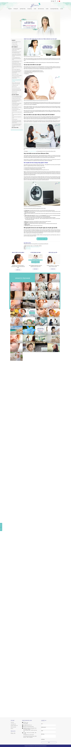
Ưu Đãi (35, 8)
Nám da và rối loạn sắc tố (16, 88)
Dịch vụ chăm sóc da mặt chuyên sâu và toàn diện (16, 83)
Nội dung (42, 734)
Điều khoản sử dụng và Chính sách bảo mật (40, 745)
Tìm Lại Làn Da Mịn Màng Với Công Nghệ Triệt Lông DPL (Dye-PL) (16, 125)
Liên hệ (12, 728)
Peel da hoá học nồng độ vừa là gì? (16, 115)
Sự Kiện (47, 8)
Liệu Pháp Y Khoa (22, 8)
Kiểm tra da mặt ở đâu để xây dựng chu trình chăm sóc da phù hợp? (16, 80)
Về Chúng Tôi (16, 8)
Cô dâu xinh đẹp (14, 44)
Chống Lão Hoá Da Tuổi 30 (16, 98)
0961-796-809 (28, 248)
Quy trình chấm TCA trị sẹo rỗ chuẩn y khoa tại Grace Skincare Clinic (16, 49)
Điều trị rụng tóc (14, 93)
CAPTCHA (42, 739)
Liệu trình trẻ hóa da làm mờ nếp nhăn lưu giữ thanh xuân (16, 90)
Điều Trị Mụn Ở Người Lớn (16, 69)
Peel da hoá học (14, 119)
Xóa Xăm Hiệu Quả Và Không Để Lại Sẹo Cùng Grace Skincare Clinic (16, 100)
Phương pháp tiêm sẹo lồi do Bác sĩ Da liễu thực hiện (16, 52)
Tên (42, 723)
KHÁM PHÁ (53, 269)
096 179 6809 (25, 723)
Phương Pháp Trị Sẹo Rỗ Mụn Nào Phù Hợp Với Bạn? (16, 104)
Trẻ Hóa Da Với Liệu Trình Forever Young (16, 110)
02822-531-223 (27, 247)
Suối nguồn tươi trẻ (15, 45)
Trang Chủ (9, 8)
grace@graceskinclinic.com (27, 725)
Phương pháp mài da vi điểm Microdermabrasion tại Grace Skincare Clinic (16, 121)
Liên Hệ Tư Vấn (43, 239)
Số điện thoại (43, 727)
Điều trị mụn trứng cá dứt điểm (17, 75)
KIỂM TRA (18, 269)
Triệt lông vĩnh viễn (15, 85)
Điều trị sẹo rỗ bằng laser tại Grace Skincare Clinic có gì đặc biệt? (17, 66)
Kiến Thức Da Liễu (41, 8)
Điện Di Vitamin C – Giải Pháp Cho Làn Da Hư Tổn (16, 108)
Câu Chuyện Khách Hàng (54, 8)
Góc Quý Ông (30, 8)
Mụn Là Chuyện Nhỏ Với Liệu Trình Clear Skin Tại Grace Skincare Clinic (16, 71)
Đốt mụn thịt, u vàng (15, 74)
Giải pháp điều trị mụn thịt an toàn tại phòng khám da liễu (16, 64)
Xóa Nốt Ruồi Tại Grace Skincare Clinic (15, 77)
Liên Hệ (61, 8)
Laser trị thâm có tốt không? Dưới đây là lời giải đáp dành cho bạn (16, 55)
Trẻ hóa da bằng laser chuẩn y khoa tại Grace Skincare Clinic (17, 97)
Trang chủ (12, 722)
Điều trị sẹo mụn (14, 91)
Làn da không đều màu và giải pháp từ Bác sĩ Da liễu (16, 62)
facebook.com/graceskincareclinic (28, 726)
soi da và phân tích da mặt (32, 151)
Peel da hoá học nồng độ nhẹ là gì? (16, 117)
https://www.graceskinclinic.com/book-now (32, 246)
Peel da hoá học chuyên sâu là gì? (17, 112)
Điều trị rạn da (14, 86)
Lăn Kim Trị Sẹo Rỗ (15, 105)
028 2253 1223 (25, 722)
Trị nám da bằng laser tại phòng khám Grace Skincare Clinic (16, 58)
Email (42, 730)
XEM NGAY (36, 269)
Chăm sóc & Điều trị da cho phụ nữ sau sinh (16, 42)
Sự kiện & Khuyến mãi (14, 725)
